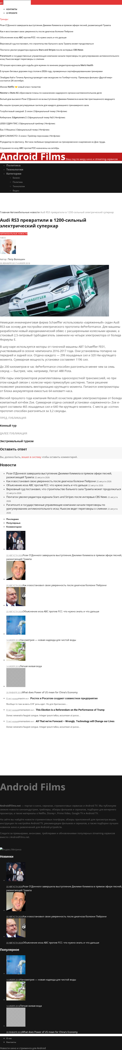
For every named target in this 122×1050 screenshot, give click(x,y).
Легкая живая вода (31, 666)
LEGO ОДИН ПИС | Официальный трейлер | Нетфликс (27, 123)
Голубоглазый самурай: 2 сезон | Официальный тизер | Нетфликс (33, 111)
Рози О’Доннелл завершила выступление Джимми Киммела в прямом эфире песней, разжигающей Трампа (55, 25)
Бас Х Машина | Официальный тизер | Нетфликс (25, 129)
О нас (9, 1038)
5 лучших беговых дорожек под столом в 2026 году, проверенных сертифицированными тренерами (51, 71)
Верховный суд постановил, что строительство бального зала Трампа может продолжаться (47, 43)
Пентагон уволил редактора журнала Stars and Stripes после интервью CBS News (41, 50)
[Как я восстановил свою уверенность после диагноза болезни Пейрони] (15, 579)
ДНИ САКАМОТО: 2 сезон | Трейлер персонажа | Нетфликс (30, 136)
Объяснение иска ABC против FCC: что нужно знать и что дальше (33, 37)
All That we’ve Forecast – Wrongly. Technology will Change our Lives (75, 721)
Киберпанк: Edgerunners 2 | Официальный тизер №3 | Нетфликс (32, 117)
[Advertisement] (61, 753)
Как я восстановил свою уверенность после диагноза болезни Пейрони (36, 31)
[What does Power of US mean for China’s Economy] (15, 686)
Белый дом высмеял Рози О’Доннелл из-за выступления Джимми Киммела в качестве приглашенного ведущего (57, 99)
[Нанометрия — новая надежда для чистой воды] (15, 633)
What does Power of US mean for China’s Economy (50, 692)
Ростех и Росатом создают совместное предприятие (64, 698)
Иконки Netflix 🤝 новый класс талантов (20, 87)
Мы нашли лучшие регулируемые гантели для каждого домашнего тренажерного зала (44, 105)
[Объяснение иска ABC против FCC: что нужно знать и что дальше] (15, 605)
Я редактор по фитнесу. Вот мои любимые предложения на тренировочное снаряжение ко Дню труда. (53, 142)
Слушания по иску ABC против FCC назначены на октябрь (29, 148)
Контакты (11, 1042)
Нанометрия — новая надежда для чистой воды (48, 639)
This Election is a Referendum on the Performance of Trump (70, 710)
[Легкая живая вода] (15, 659)
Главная (5, 212)
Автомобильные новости (25, 212)
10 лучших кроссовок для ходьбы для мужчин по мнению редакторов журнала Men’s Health (46, 65)
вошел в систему (31, 457)
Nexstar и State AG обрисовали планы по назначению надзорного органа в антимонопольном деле (51, 93)
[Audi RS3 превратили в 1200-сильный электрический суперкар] (54, 315)
